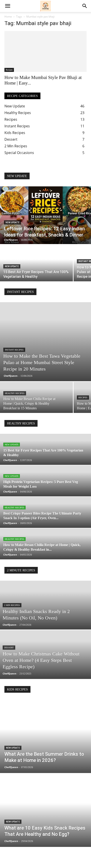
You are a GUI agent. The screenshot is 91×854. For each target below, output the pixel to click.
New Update (12, 222)
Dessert (9, 647)
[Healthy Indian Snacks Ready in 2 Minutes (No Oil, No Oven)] (45, 620)
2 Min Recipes (12, 605)
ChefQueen (10, 375)
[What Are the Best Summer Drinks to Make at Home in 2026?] (45, 736)
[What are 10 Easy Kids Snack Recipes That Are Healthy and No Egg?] (45, 810)
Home (8, 16)
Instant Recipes (14, 350)
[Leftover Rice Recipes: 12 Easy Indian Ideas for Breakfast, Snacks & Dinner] (45, 215)
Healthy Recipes (15, 393)
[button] (7, 6)
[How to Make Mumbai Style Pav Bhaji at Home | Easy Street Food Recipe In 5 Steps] (45, 51)
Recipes (9, 70)
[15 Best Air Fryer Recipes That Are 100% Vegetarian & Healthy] (36, 263)
